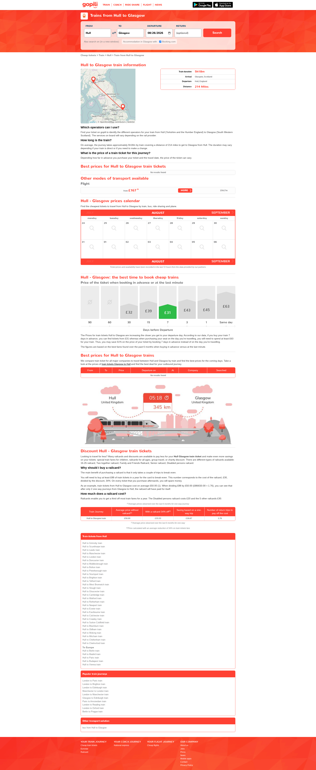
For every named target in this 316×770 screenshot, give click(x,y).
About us (184, 745)
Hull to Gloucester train (93, 591)
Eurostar (84, 749)
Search (217, 33)
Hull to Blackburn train (93, 626)
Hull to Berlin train (90, 651)
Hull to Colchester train (93, 616)
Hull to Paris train (90, 658)
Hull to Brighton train (92, 578)
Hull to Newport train (92, 605)
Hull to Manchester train (93, 553)
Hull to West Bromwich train (95, 584)
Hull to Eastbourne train (93, 612)
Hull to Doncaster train (93, 560)
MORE (184, 190)
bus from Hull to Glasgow (94, 728)
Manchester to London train (95, 691)
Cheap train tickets (89, 745)
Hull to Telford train (91, 581)
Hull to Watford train (91, 598)
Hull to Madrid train (91, 654)
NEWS (158, 4)
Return (181, 26)
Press (182, 752)
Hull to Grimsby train (92, 543)
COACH (117, 4)
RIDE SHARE (132, 4)
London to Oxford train (93, 708)
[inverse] (114, 33)
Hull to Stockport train (92, 574)
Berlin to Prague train (92, 712)
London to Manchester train (95, 694)
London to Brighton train (93, 684)
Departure (154, 26)
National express (121, 745)
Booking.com (149, 41)
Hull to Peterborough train (94, 571)
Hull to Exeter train (91, 609)
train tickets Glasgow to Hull (116, 364)
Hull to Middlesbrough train (95, 564)
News (182, 755)
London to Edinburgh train (94, 688)
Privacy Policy (186, 765)
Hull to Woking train (91, 633)
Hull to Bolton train (91, 567)
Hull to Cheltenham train (93, 640)
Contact (183, 762)
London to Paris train (92, 681)
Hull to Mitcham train (92, 636)
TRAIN (106, 4)
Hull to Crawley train (92, 619)
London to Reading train (93, 705)
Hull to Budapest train (92, 661)
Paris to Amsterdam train (94, 701)
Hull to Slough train (91, 588)
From (89, 26)
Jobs (182, 749)
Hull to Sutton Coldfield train (95, 622)
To (119, 26)
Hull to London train (91, 557)
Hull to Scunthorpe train (93, 546)
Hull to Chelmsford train (93, 643)
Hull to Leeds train (91, 550)
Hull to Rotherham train (93, 602)
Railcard (84, 752)
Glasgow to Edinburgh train (95, 698)
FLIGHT (147, 4)
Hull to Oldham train (91, 629)
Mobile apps (185, 759)
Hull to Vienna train (91, 664)
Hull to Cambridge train (93, 595)
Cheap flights (153, 745)
